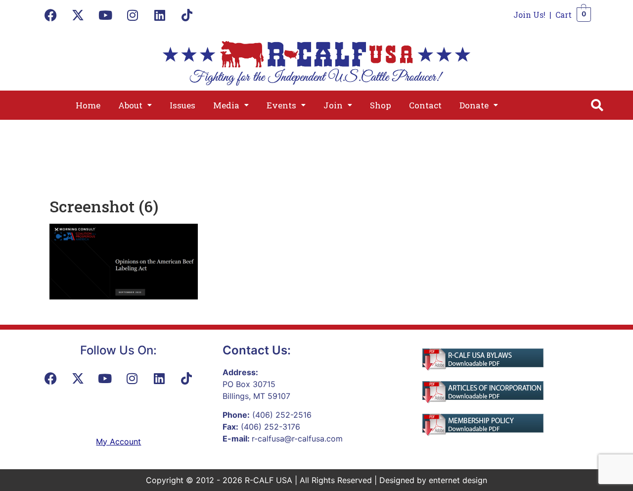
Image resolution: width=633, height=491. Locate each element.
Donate (474, 105)
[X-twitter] (78, 14)
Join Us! (529, 14)
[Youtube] (105, 14)
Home (88, 105)
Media (226, 105)
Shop (380, 105)
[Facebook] (51, 14)
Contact (425, 105)
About (130, 105)
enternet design (458, 480)
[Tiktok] (187, 14)
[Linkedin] (159, 14)
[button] (135, 105)
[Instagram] (132, 14)
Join (333, 105)
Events (281, 105)
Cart (563, 14)
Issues (182, 105)
